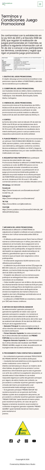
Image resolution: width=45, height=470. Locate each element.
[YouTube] (34, 441)
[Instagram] (26, 441)
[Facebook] (11, 441)
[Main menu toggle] (40, 4)
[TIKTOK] (18, 441)
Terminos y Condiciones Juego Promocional (19, 20)
